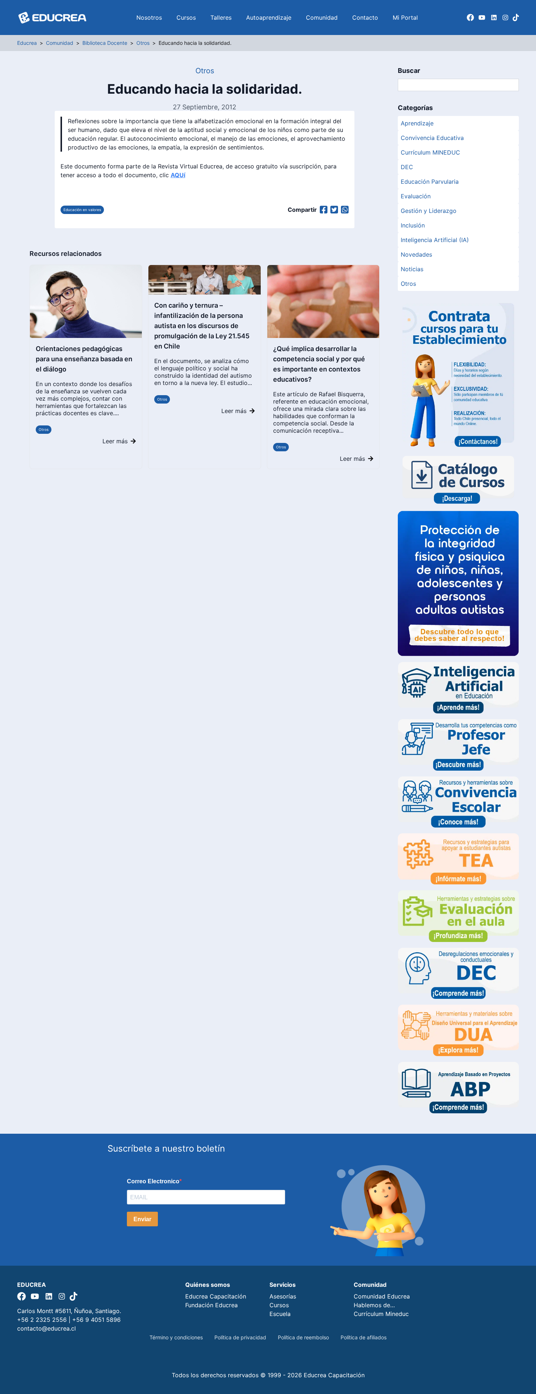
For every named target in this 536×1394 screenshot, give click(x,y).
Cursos (186, 17)
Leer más (115, 441)
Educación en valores (82, 209)
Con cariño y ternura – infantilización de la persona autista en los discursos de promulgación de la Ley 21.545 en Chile (201, 325)
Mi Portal (405, 17)
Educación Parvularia (430, 181)
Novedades (416, 254)
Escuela (280, 1313)
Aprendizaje (417, 123)
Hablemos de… (374, 1305)
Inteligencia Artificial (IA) (435, 240)
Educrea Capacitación (215, 1296)
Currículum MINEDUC (430, 152)
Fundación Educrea (211, 1305)
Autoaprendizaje (268, 17)
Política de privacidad (240, 1337)
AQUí (178, 175)
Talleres (221, 17)
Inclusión (413, 225)
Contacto (365, 17)
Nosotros (149, 17)
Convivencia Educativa (432, 137)
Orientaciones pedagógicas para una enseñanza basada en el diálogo (84, 359)
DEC (407, 167)
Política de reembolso (303, 1337)
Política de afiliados (364, 1337)
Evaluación (416, 196)
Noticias (412, 269)
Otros (43, 429)
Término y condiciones (176, 1337)
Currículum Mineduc (381, 1313)
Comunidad (322, 17)
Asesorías (282, 1296)
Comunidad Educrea (382, 1296)
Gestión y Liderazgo (429, 210)
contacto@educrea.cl (46, 1328)
